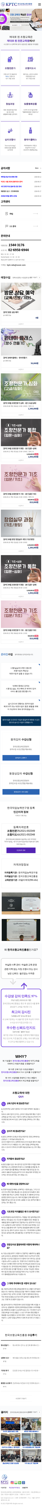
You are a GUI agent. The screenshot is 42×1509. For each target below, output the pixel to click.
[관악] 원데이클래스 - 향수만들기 (15, 357)
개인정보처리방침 (14, 1488)
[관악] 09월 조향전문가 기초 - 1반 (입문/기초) (19, 493)
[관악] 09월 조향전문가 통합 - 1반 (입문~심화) (20, 448)
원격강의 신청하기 (21, 758)
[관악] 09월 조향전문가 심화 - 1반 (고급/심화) (19, 403)
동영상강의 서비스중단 (21, 792)
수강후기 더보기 (21, 1398)
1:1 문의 (13, 226)
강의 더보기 (33, 277)
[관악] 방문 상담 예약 (10, 312)
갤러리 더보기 (32, 1412)
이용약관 (3, 1488)
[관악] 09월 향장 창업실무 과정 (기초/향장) (18, 539)
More (37, 168)
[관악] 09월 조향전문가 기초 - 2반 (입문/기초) (19, 630)
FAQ (11, 213)
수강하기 (21, 324)
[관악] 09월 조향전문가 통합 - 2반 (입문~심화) (20, 584)
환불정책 (25, 1488)
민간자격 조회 (21, 850)
